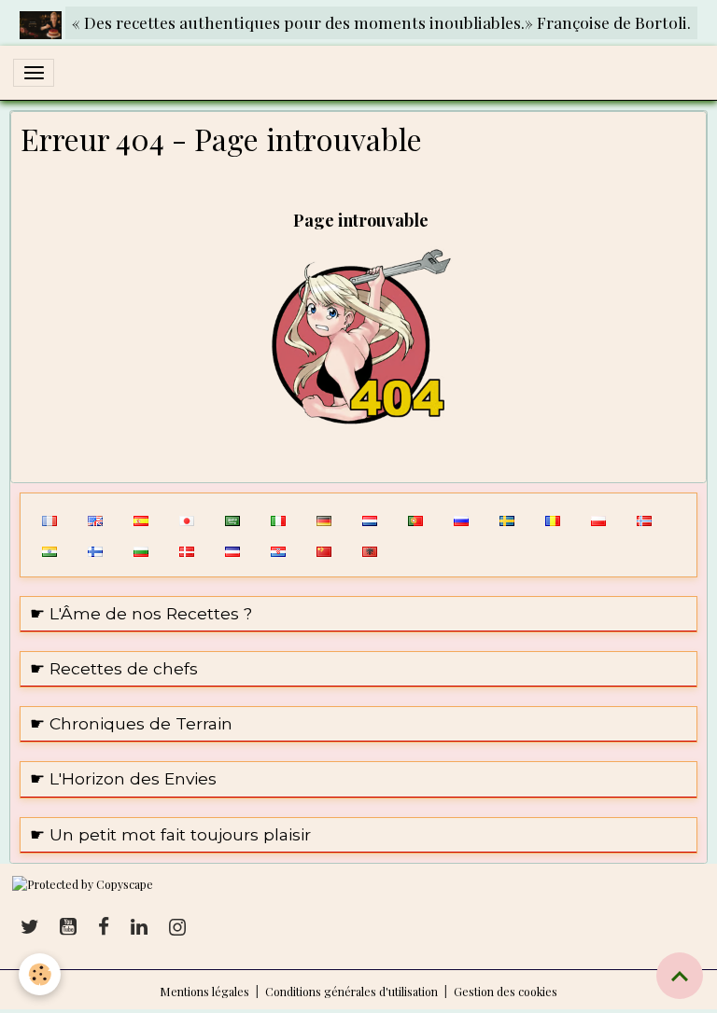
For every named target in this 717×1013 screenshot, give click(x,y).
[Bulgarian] (140, 550)
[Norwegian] (644, 519)
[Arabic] (232, 519)
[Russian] (461, 519)
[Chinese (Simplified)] (323, 550)
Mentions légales (204, 991)
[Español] (140, 519)
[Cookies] (40, 974)
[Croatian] (278, 550)
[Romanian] (552, 519)
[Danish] (186, 550)
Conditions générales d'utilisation (351, 991)
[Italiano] (278, 519)
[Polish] (598, 519)
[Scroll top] (679, 975)
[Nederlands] (369, 519)
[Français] (49, 519)
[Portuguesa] (415, 519)
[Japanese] (186, 519)
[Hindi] (49, 550)
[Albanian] (369, 550)
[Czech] (232, 550)
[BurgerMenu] (33, 73)
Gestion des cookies (505, 991)
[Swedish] (506, 519)
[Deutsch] (323, 519)
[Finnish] (95, 550)
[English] (95, 519)
